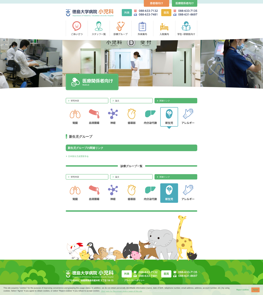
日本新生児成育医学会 (78, 156)
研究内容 (75, 100)
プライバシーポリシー (134, 280)
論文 (117, 100)
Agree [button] (255, 290)
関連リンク (165, 100)
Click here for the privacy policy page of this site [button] (121, 291)
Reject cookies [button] (242, 290)
